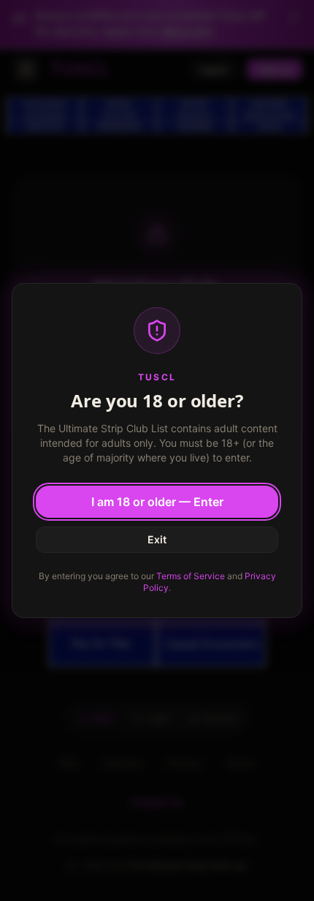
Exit (157, 539)
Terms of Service (190, 575)
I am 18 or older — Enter (157, 501)
